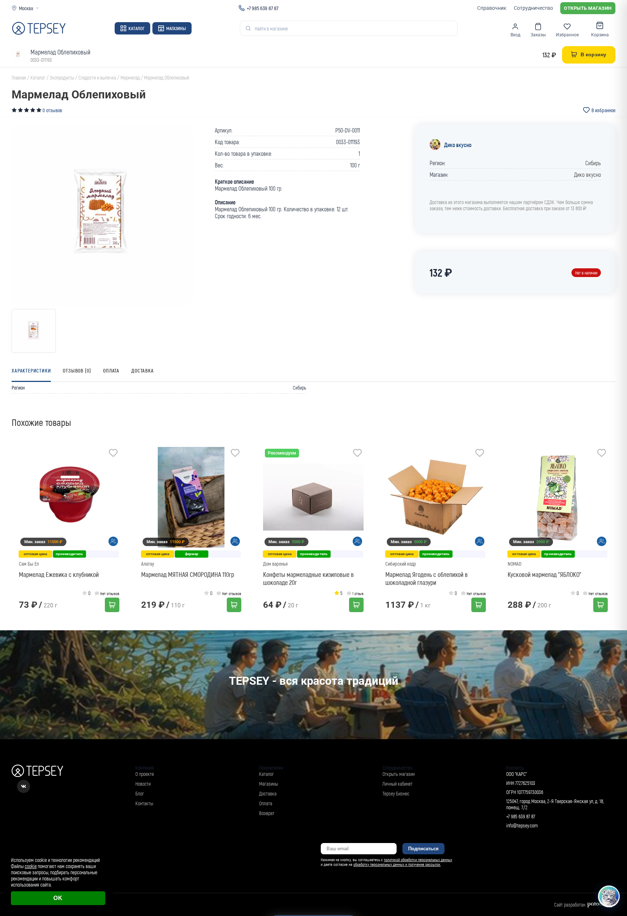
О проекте (144, 774)
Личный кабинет (397, 784)
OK (58, 898)
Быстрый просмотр (71, 497)
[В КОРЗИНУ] (112, 605)
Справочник (492, 8)
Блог (139, 793)
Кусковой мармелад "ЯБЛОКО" (544, 574)
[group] (102, 215)
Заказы (538, 34)
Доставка (142, 370)
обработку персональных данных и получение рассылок (396, 864)
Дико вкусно (457, 144)
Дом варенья (275, 564)
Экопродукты (62, 77)
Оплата (111, 370)
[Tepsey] (39, 28)
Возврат (266, 813)
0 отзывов (52, 110)
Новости (143, 784)
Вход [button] (515, 34)
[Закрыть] (613, 844)
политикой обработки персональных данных (418, 859)
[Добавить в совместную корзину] (113, 541)
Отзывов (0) (77, 370)
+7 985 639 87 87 (262, 8)
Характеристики (31, 370)
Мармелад (130, 77)
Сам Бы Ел (29, 564)
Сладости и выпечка (97, 77)
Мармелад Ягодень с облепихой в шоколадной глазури (426, 578)
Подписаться (423, 848)
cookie (31, 866)
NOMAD (514, 564)
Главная (19, 77)
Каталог (136, 28)
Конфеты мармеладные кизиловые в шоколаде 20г (308, 578)
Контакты (144, 803)
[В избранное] (113, 454)
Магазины (176, 28)
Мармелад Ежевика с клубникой (59, 574)
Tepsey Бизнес (395, 793)
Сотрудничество (533, 8)
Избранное (567, 34)
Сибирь (593, 162)
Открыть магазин (588, 8)
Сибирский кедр (400, 564)
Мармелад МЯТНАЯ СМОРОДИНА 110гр (187, 574)
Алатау (147, 564)
